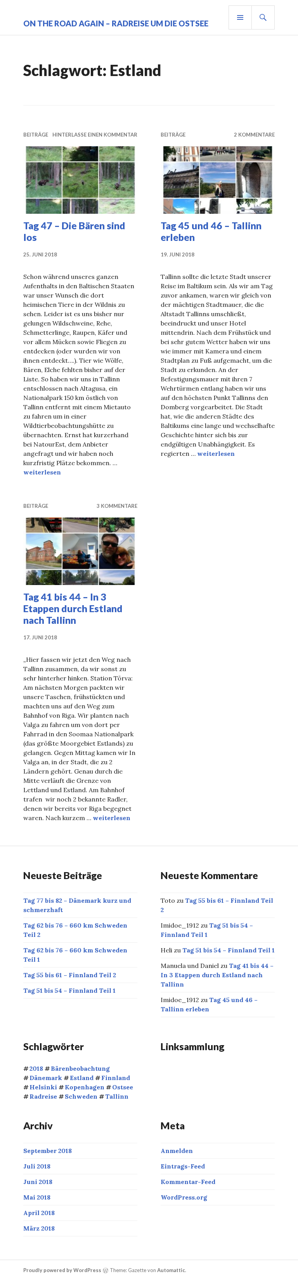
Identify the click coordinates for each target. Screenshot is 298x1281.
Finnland (115, 1078)
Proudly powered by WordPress (62, 1270)
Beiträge (35, 135)
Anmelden (177, 1151)
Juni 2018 (37, 1182)
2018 (36, 1068)
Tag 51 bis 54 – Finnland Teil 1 (69, 990)
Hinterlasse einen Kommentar (94, 135)
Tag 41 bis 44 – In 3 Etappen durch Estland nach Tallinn (73, 608)
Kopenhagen (84, 1087)
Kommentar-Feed (188, 1182)
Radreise (43, 1096)
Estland (82, 1078)
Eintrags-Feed (183, 1166)
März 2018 (39, 1228)
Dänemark (45, 1078)
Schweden (81, 1096)
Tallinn (116, 1096)
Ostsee (122, 1087)
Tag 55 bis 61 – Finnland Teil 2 (69, 975)
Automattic (171, 1270)
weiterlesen (42, 472)
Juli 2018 (36, 1166)
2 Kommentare (254, 135)
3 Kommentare (117, 506)
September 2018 (47, 1151)
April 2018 (39, 1213)
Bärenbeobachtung (80, 1068)
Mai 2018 (36, 1197)
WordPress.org (184, 1197)
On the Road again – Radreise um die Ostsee (115, 23)
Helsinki (43, 1087)
